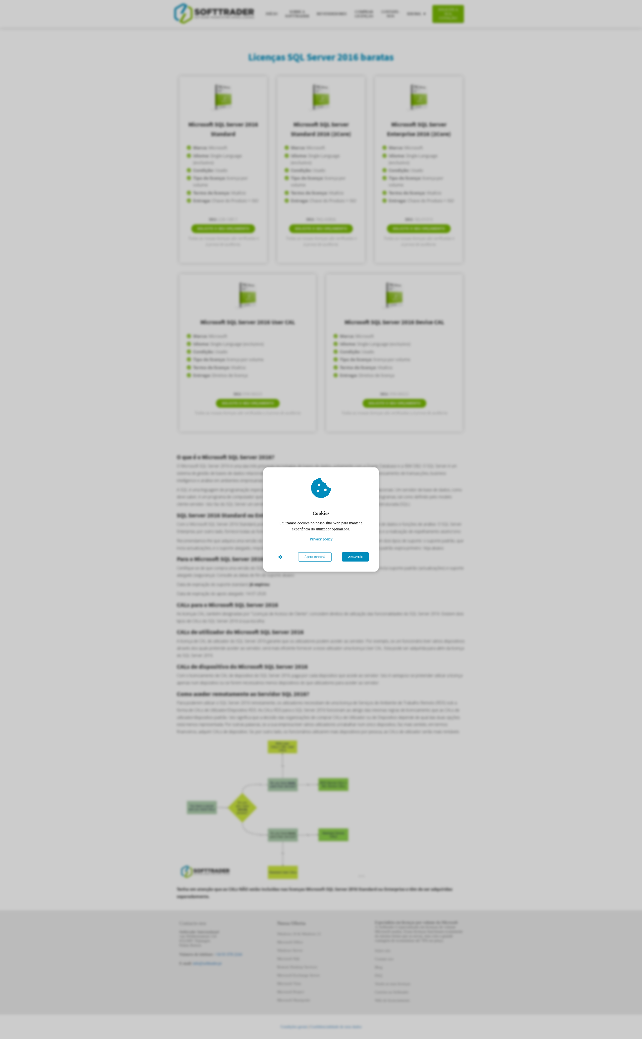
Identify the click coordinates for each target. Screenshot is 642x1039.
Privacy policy (321, 539)
